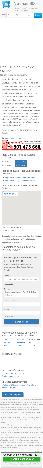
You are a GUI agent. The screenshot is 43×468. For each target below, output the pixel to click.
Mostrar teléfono (21, 162)
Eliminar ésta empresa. (10, 376)
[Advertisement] (21, 40)
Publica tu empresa (13, 395)
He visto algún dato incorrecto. (13, 373)
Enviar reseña (21, 322)
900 (25, 3)
